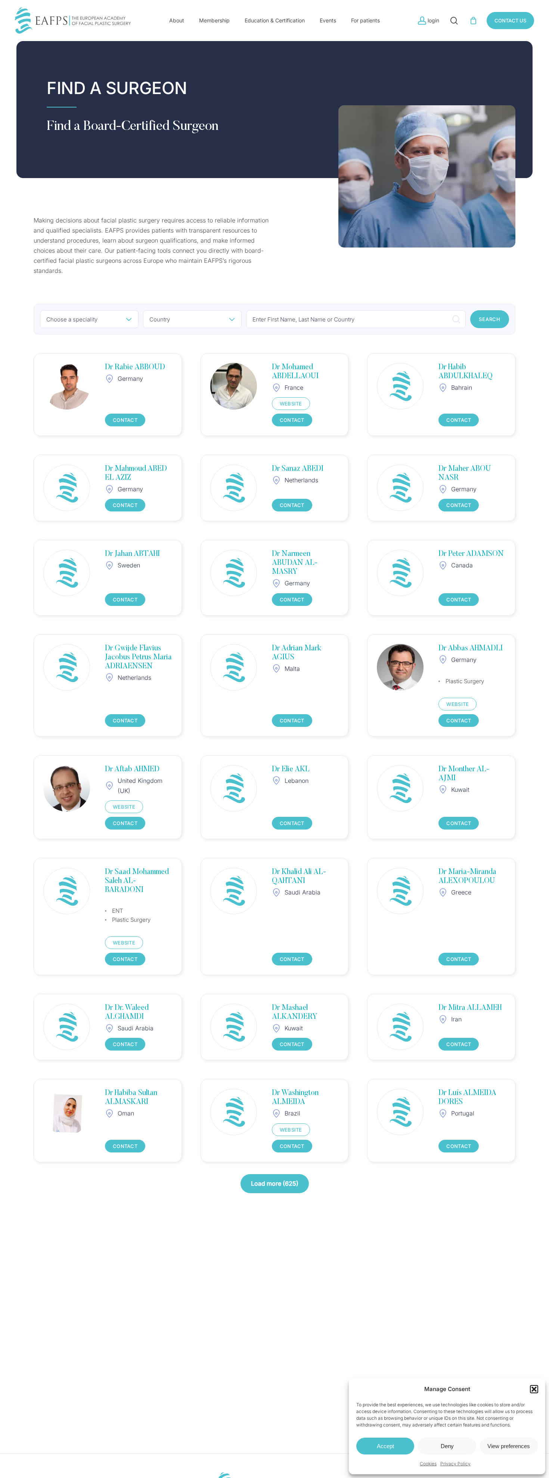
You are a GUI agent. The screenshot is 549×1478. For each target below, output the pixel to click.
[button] (534, 1389)
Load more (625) (274, 1183)
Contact (125, 420)
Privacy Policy (455, 1463)
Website (291, 404)
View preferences (508, 1446)
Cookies (428, 1463)
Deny (447, 1446)
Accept (385, 1446)
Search (489, 319)
